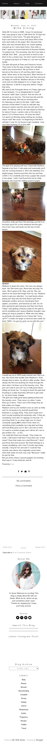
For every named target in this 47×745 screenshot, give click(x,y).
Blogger (39, 740)
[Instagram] (25, 617)
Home (5, 3)
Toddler (24, 725)
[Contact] (29, 617)
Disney (23, 698)
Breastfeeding (24, 691)
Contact (39, 3)
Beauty (23, 683)
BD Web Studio (18, 740)
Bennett (24, 687)
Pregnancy (24, 717)
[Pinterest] (21, 617)
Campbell (23, 695)
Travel (23, 728)
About (17, 3)
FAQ (27, 3)
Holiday (24, 702)
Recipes (24, 721)
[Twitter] (17, 617)
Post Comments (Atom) (22, 553)
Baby (24, 680)
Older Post (7, 547)
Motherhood (23, 710)
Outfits (23, 713)
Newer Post (40, 547)
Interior (23, 706)
